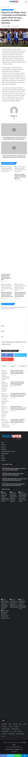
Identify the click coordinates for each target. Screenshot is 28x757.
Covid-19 (10, 726)
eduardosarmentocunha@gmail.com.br (14, 749)
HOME (2, 442)
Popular (4, 366)
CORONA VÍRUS (4, 453)
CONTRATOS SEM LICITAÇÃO (8, 451)
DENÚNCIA (3, 449)
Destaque (16, 726)
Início (3, 7)
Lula (11, 731)
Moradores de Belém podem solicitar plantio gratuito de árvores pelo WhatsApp (17, 383)
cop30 (24, 724)
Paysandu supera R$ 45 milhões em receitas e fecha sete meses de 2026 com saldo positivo (18, 395)
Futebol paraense (15, 728)
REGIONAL (11, 9)
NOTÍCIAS (7, 9)
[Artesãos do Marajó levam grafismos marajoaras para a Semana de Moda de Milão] (7, 219)
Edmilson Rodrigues (6, 728)
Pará (15, 731)
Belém (10, 724)
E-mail (3, 331)
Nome (3, 326)
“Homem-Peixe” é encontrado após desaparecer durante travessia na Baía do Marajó (17, 421)
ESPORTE (8, 7)
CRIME (2, 455)
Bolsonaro (15, 724)
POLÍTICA (3, 447)
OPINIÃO (3, 458)
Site (2, 336)
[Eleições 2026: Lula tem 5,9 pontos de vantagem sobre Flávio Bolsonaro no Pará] (23, 604)
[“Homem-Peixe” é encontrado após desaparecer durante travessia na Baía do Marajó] (5, 423)
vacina (3, 736)
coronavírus (4, 726)
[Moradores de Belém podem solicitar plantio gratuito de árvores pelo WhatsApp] (21, 169)
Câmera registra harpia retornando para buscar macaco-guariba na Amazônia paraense (18, 408)
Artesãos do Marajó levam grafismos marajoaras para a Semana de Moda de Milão (6, 277)
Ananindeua (4, 724)
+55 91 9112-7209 (15, 747)
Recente (13, 366)
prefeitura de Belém (20, 733)
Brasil (20, 724)
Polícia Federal (12, 733)
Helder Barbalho (5, 731)
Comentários (22, 366)
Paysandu (20, 731)
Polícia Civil (4, 733)
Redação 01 (5, 26)
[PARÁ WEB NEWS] (14, 2)
